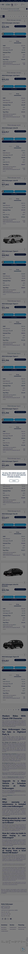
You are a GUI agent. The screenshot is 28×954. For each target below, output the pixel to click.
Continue (14, 480)
